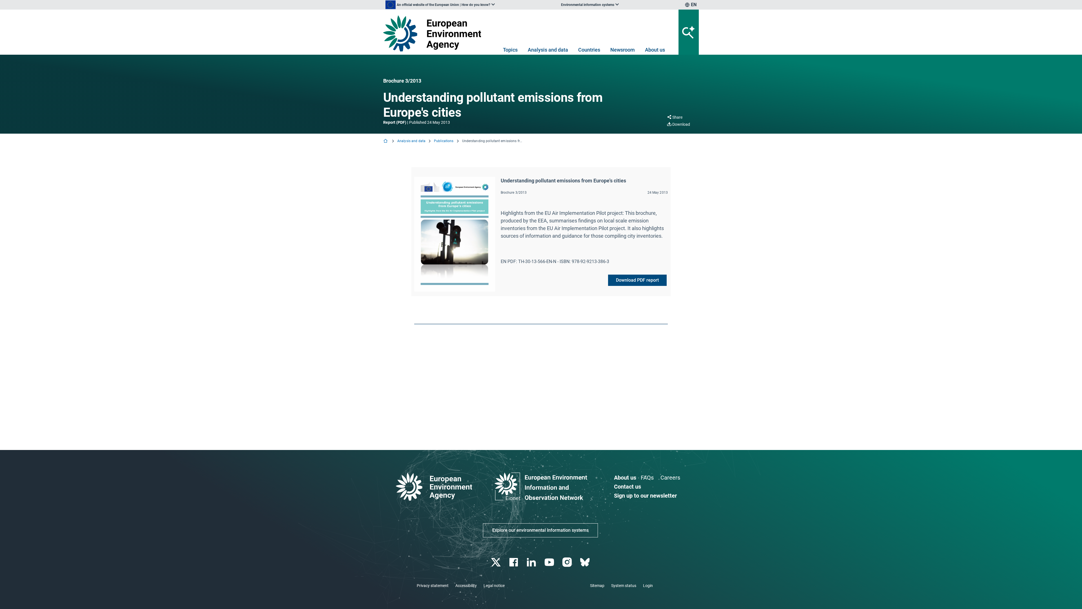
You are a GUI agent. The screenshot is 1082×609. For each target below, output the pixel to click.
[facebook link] (514, 562)
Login (648, 585)
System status (623, 585)
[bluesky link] (585, 562)
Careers (670, 477)
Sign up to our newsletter (645, 495)
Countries (589, 50)
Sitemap (597, 585)
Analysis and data (548, 50)
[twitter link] (496, 562)
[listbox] (440, 5)
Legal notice (494, 585)
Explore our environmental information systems (540, 530)
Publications (443, 141)
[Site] (434, 33)
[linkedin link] (532, 562)
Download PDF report (637, 280)
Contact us (627, 486)
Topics (510, 50)
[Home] (386, 141)
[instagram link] (567, 562)
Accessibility (466, 585)
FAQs (647, 477)
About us (655, 50)
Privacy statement (433, 585)
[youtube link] (550, 562)
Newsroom (622, 50)
